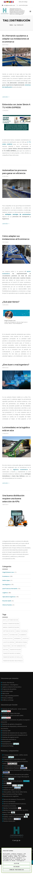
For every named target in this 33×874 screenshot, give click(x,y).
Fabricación (5, 693)
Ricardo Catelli (6, 601)
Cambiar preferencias (16, 869)
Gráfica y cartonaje (7, 700)
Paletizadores (7, 785)
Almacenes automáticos (9, 739)
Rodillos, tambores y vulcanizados (13, 817)
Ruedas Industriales (9, 821)
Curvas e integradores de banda (13, 781)
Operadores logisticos (8, 597)
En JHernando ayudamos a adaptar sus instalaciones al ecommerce (15, 39)
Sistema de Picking (7, 746)
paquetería (6, 646)
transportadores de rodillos (12, 657)
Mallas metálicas (8, 819)
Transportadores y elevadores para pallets (16, 774)
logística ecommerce (20, 469)
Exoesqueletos (6, 741)
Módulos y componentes (10, 751)
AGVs (4, 620)
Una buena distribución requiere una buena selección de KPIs (13, 498)
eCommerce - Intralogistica (10, 685)
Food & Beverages (7, 691)
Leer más (5, 97)
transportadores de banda (11, 653)
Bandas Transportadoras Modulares (14, 814)
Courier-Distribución (8, 682)
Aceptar (16, 863)
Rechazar (16, 866)
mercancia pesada (21, 642)
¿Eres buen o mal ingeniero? (15, 364)
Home (11, 25)
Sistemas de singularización (10, 737)
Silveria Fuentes (7, 605)
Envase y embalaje (7, 698)
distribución (14, 634)
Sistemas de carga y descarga (11, 713)
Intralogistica (6, 584)
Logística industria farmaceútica (11, 687)
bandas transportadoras (11, 623)
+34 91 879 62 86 (23, 5)
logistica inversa (8, 642)
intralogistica (7, 638)
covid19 (5, 634)
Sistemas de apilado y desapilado (12, 724)
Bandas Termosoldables (10, 808)
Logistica (5, 592)
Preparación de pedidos (9, 689)
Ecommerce (5, 576)
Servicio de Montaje (9, 801)
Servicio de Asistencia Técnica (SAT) (14, 799)
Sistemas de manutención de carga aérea (14, 733)
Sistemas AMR (6, 730)
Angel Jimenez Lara (8, 572)
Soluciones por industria (9, 678)
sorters (5, 649)
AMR (4, 783)
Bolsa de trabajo (23, 2)
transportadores (15, 649)
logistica (25, 638)
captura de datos (8, 631)
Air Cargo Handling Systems (10, 695)
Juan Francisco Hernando (9, 588)
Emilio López (6, 580)
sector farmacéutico (18, 646)
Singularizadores (8, 787)
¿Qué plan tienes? (10, 302)
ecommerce (22, 634)
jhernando (17, 638)
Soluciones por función (9, 705)
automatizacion (13, 620)
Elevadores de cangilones (11, 796)
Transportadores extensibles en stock (14, 759)
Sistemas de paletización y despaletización (14, 735)
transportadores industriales (13, 660)
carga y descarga (21, 631)
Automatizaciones (7, 744)
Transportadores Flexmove (11, 768)
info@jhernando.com (9, 5)
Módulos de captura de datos (12, 790)
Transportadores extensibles (11, 766)
